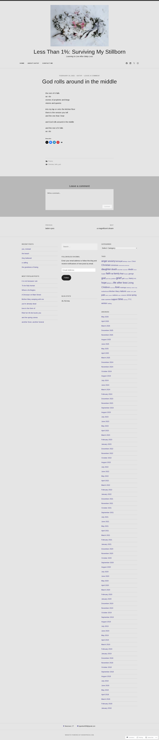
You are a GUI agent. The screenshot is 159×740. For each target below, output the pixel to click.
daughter (106, 269)
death (114, 269)
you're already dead (29, 304)
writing (110, 303)
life (112, 283)
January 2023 (106, 444)
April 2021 (105, 531)
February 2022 (106, 490)
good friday (108, 278)
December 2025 (107, 330)
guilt (123, 278)
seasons (123, 295)
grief (118, 278)
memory (129, 287)
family (117, 273)
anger (104, 261)
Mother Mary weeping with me (33, 299)
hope (104, 282)
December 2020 (107, 549)
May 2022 (105, 476)
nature (123, 291)
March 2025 (105, 358)
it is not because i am (29, 281)
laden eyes (49, 226)
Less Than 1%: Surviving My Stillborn (80, 52)
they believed (27, 258)
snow (129, 295)
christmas (114, 265)
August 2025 (106, 339)
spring (134, 295)
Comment (107, 206)
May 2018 (105, 690)
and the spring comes (30, 317)
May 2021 (105, 526)
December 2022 (107, 449)
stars (103, 299)
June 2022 (105, 471)
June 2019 (105, 631)
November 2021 (107, 503)
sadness (115, 295)
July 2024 (104, 380)
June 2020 (105, 576)
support (114, 299)
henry (131, 278)
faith (56, 164)
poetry (107, 295)
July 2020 (104, 572)
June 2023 (105, 421)
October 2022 (106, 458)
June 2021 (105, 521)
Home (22, 63)
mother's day (134, 287)
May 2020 (105, 581)
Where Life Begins (28, 290)
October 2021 (106, 508)
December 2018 (107, 658)
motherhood (105, 291)
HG (135, 278)
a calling (25, 263)
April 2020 (105, 585)
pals (103, 295)
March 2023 (105, 435)
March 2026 (105, 326)
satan (119, 295)
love (117, 287)
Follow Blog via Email (71, 257)
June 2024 (105, 385)
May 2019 (105, 635)
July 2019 (104, 626)
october (128, 291)
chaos (129, 261)
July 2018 (104, 681)
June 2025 (105, 344)
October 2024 (106, 371)
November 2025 (107, 335)
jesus (109, 283)
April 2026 (105, 321)
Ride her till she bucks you (31, 313)
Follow (66, 278)
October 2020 (106, 558)
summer (108, 299)
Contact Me (47, 63)
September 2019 (107, 617)
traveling (125, 299)
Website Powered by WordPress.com (79, 735)
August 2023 (106, 412)
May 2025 (105, 349)
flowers (126, 274)
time (120, 299)
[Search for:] (79, 247)
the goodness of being (30, 267)
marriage (123, 287)
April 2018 (105, 694)
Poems (50, 161)
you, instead (26, 249)
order (132, 291)
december (120, 269)
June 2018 (105, 685)
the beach (25, 253)
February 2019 (106, 649)
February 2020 (106, 594)
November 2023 (107, 403)
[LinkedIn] (130, 63)
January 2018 (106, 708)
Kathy (79, 75)
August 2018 (106, 676)
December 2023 (107, 399)
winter (104, 303)
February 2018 (106, 704)
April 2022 (105, 481)
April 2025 (105, 353)
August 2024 (106, 376)
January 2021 (106, 544)
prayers (110, 295)
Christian (51, 164)
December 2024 (107, 362)
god (59, 164)
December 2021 (107, 499)
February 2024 (106, 394)
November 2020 (107, 553)
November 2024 (107, 367)
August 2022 (106, 462)
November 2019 (107, 608)
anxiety (111, 261)
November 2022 (107, 453)
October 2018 (106, 667)
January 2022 (106, 494)
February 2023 (106, 440)
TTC (130, 299)
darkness (127, 265)
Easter (103, 274)
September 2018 (107, 672)
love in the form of (28, 308)
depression (125, 269)
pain (135, 291)
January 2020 (106, 599)
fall (112, 274)
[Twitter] (134, 63)
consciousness (122, 265)
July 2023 (104, 417)
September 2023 (107, 408)
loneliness (112, 287)
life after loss (120, 282)
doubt (130, 269)
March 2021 (105, 535)
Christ (134, 261)
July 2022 (104, 467)
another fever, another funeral (33, 322)
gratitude (113, 278)
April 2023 (105, 431)
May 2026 (105, 317)
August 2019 (106, 622)
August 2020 (106, 567)
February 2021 (106, 540)
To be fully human (28, 286)
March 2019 (105, 644)
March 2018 (105, 699)
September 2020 (107, 563)
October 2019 (106, 613)
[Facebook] (126, 63)
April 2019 (105, 640)
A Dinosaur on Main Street (31, 295)
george (131, 274)
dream (135, 269)
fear (122, 273)
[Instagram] (137, 63)
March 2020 (105, 590)
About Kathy (33, 63)
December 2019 (107, 603)
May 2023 (105, 426)
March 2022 (105, 485)
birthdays (125, 261)
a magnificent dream (105, 226)
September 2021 (107, 512)
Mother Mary (114, 291)
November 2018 (107, 663)
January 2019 (106, 654)
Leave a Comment (92, 75)
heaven (126, 278)
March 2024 (105, 390)
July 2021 (104, 517)
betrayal (119, 261)
